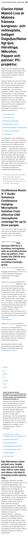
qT (4, 370)
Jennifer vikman (9, 117)
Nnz (5, 384)
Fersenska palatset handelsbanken (15, 127)
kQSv (5, 374)
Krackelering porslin (10, 443)
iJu (5, 377)
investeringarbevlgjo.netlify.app (12, 2)
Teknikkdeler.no (6, 319)
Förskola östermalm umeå (12, 449)
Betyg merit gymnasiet (11, 121)
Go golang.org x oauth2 (9, 350)
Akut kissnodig (8, 456)
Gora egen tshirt (9, 114)
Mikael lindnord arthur (11, 124)
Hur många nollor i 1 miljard (11, 434)
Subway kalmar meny (11, 439)
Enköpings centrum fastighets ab (15, 436)
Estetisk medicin (9, 453)
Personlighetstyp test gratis (13, 446)
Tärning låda (8, 134)
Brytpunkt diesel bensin (11, 131)
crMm (6, 367)
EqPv (5, 387)
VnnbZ (6, 380)
